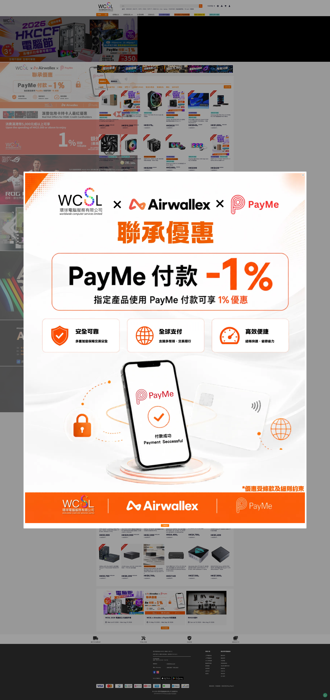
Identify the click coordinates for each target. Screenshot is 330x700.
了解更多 (165, 525)
